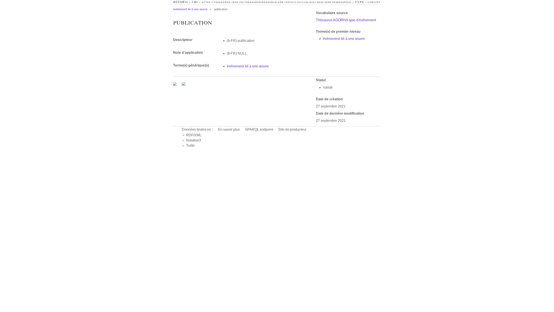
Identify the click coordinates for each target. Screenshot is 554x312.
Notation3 (193, 140)
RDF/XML (193, 135)
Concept (374, 2)
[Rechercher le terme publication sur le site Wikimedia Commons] (175, 84)
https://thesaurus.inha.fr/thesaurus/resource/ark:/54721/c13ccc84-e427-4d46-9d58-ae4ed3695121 (277, 2)
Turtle (190, 145)
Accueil (180, 2)
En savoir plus (229, 129)
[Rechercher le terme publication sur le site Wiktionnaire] (183, 84)
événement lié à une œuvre (190, 9)
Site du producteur (292, 129)
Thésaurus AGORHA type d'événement (346, 20)
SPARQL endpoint (259, 129)
